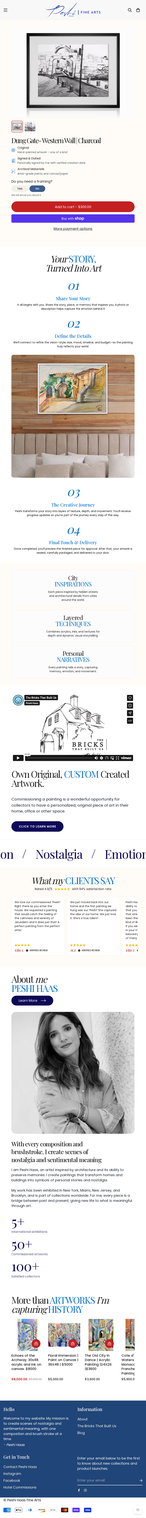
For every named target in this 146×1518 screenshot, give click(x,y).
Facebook (11, 1480)
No (37, 188)
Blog (81, 1433)
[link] (27, 1350)
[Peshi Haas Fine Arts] (73, 10)
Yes (19, 188)
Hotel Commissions (19, 1487)
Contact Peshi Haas (20, 1467)
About (82, 1419)
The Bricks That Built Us (96, 1426)
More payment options (73, 228)
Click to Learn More (37, 826)
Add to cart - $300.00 (73, 206)
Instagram (12, 1473)
